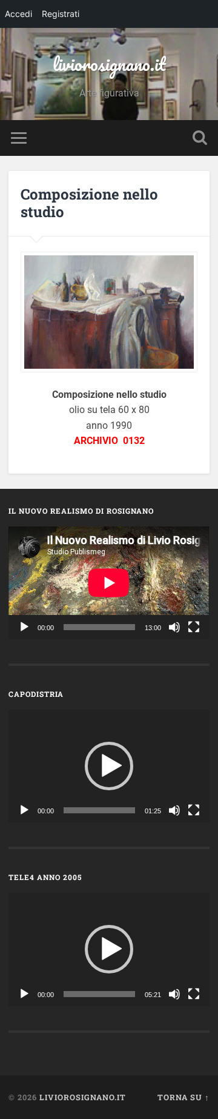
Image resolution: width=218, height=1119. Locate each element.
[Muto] (174, 627)
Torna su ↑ (183, 1097)
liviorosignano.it (109, 64)
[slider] (99, 810)
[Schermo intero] (194, 627)
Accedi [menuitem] (18, 13)
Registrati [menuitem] (60, 13)
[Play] (24, 627)
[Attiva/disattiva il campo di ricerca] (200, 138)
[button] (109, 766)
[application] (108, 582)
